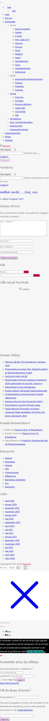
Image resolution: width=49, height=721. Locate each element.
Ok (29, 651)
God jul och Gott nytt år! (16, 376)
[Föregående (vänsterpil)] (1, 626)
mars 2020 (10, 558)
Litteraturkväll (11, 472)
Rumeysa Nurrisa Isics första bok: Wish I (24, 401)
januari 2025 (11, 515)
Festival (8, 465)
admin (6, 199)
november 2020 (12, 544)
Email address (7, 697)
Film (7, 469)
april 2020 (9, 554)
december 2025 (12, 508)
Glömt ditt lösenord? (9, 683)
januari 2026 (11, 504)
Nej (33, 651)
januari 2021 (11, 536)
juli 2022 (9, 529)
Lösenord (5, 676)
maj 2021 (9, 533)
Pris (7, 483)
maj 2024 (9, 518)
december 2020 (12, 540)
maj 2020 (9, 551)
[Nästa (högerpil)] (4, 626)
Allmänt (8, 458)
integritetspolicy (25, 710)
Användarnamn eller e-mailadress (16, 668)
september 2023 (12, 522)
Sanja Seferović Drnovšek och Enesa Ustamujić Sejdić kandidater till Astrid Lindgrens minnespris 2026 (25, 412)
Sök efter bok (30, 153)
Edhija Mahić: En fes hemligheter (20, 387)
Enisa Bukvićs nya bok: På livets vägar (22, 405)
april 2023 (9, 526)
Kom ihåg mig (9, 679)
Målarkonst (10, 476)
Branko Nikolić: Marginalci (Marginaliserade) (26, 390)
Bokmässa (10, 461)
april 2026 (9, 500)
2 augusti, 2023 (16, 199)
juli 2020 (9, 547)
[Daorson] (5, 146)
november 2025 (12, 511)
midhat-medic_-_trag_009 (18, 192)
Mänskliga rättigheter (15, 479)
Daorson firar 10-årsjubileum (28, 429)
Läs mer (39, 651)
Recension (10, 486)
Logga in (4, 156)
